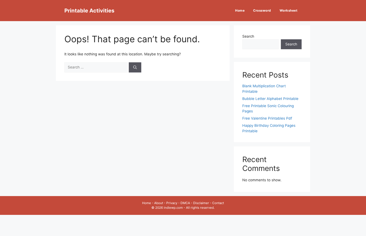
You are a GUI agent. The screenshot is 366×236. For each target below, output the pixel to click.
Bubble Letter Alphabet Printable (270, 99)
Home (240, 10)
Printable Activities (89, 10)
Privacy (171, 203)
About (158, 203)
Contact (218, 203)
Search (248, 36)
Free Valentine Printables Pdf (267, 118)
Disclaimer (201, 203)
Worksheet (289, 10)
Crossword (262, 10)
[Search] (135, 67)
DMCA (185, 203)
